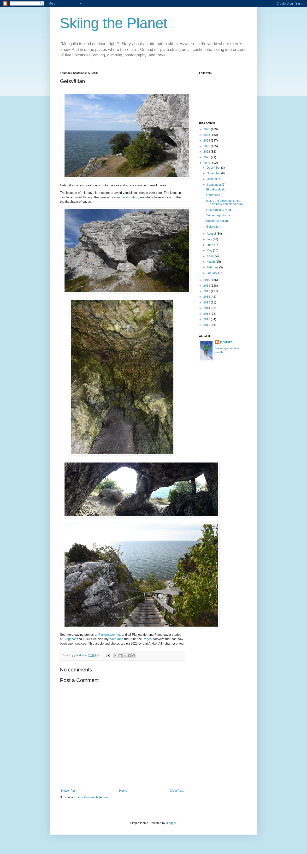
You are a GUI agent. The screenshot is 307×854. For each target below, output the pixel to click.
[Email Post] (108, 655)
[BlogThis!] (120, 655)
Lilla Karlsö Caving (218, 210)
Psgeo (147, 639)
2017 (207, 291)
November (214, 173)
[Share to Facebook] (129, 655)
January (212, 273)
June (210, 245)
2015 (207, 302)
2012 (207, 319)
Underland (213, 195)
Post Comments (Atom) (93, 797)
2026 (207, 129)
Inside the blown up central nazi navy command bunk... (225, 202)
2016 (207, 296)
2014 (207, 308)
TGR (86, 639)
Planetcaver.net (109, 634)
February (213, 267)
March (211, 261)
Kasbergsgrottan (217, 221)
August (212, 233)
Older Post (176, 790)
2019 (207, 280)
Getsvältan (213, 226)
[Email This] (115, 655)
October (212, 179)
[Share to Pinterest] (133, 655)
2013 (207, 313)
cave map (116, 639)
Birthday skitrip (215, 189)
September (214, 184)
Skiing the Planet (113, 23)
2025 (207, 134)
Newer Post (68, 790)
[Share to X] (124, 655)
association (130, 197)
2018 (207, 285)
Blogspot (70, 639)
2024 (207, 140)
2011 (207, 324)
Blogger (171, 823)
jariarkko (226, 342)
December (214, 167)
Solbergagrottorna (218, 215)
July (210, 239)
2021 (207, 157)
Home (123, 790)
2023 (207, 146)
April (210, 256)
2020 (207, 163)
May (210, 250)
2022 (207, 151)
